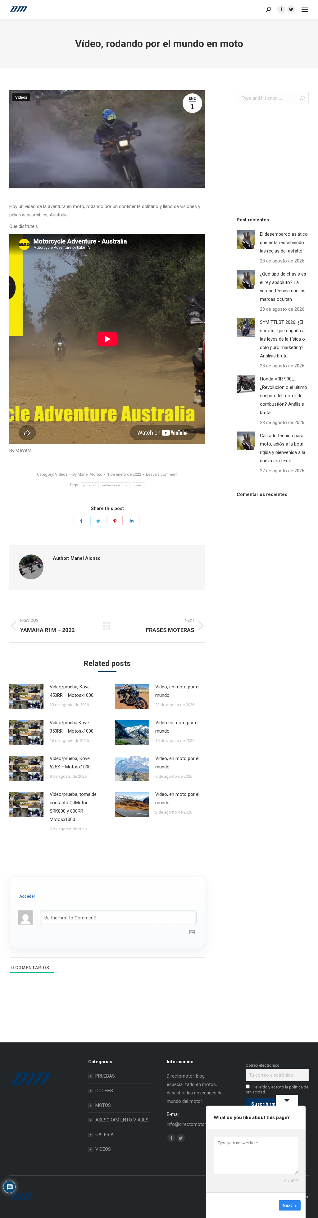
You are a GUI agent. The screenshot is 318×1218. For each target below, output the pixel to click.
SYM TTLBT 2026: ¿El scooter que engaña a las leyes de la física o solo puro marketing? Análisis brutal (282, 339)
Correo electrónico (262, 1065)
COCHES (104, 1090)
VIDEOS (103, 1149)
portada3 (90, 485)
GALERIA (104, 1134)
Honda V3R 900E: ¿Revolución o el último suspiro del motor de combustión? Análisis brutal (283, 395)
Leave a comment (162, 474)
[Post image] (26, 696)
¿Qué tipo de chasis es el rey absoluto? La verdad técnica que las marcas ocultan (283, 286)
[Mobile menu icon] (305, 9)
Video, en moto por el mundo (177, 691)
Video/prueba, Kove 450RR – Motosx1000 (71, 691)
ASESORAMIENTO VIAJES (121, 1120)
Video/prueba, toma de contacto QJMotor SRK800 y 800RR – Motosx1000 (73, 806)
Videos (21, 97)
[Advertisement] (277, 159)
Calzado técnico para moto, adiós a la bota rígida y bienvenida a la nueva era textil (282, 448)
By (87, 474)
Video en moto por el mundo (176, 727)
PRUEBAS (105, 1076)
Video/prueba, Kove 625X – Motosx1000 (70, 763)
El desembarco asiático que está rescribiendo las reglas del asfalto (284, 242)
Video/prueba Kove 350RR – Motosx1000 (71, 727)
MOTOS (103, 1105)
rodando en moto (115, 485)
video (138, 485)
